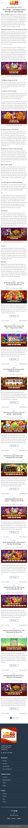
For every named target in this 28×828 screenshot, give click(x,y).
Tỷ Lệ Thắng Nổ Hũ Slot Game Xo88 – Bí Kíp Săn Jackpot (14, 370)
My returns (5, 763)
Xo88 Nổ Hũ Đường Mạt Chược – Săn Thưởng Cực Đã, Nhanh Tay (14, 631)
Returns (4, 782)
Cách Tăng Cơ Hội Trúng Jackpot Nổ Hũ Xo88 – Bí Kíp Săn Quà (14, 413)
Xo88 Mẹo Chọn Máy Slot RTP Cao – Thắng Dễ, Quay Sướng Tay (14, 676)
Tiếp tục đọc (14, 359)
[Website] (14, 2)
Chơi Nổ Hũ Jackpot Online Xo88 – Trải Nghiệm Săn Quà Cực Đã (14, 456)
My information (6, 766)
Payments (5, 777)
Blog (4, 799)
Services (4, 796)
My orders (5, 760)
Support (4, 785)
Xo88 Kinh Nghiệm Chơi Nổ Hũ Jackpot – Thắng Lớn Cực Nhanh (14, 500)
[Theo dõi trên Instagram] (13, 811)
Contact (4, 801)
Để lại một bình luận (23, 320)
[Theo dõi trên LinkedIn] (16, 811)
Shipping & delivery (7, 780)
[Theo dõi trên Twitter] (14, 811)
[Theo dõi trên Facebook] (11, 811)
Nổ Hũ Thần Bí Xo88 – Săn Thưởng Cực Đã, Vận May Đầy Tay (14, 283)
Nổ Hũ (14, 281)
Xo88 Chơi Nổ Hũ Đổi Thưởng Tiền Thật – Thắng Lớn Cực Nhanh (14, 327)
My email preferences (7, 769)
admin (21, 288)
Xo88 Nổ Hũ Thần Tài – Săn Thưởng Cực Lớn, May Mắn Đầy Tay (14, 588)
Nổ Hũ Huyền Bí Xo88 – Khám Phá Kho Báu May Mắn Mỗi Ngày (14, 543)
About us (5, 793)
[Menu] (2, 2)
